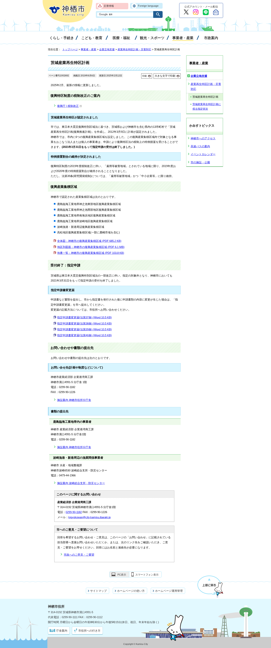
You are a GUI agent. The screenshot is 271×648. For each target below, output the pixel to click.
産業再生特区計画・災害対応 (134, 49)
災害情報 (109, 6)
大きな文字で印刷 (165, 75)
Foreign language (148, 5)
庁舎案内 (61, 630)
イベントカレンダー (203, 154)
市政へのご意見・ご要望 (79, 554)
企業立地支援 (107, 49)
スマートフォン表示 (147, 574)
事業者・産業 (88, 49)
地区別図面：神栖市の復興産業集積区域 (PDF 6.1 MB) (90, 247)
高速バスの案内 (200, 146)
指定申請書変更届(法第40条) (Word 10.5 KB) (84, 335)
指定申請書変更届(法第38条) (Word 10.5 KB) (84, 323)
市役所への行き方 (89, 630)
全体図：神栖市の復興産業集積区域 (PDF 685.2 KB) (89, 240)
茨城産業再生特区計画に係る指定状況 (206, 106)
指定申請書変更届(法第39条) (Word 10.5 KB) (84, 329)
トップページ (70, 49)
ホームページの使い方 (131, 590)
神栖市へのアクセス (203, 138)
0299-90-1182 (74, 512)
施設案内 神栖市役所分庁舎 (74, 400)
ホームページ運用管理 (169, 590)
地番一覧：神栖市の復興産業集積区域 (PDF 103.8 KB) (90, 252)
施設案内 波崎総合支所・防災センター (81, 483)
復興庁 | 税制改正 (68, 105)
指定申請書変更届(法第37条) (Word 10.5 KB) (84, 317)
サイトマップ (98, 590)
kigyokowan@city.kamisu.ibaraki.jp (89, 517)
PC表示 (121, 574)
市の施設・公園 (200, 162)
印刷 (144, 76)
